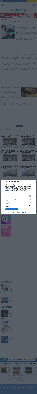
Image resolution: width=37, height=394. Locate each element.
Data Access (18, 212)
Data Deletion (13, 212)
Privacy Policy (24, 212)
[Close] (34, 181)
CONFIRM (12, 209)
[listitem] (18, 193)
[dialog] (18, 197)
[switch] (30, 196)
